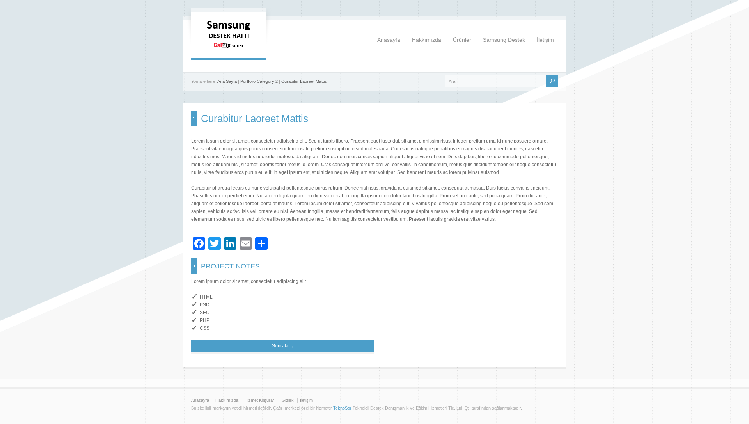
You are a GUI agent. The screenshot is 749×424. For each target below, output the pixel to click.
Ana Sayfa (227, 81)
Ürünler (462, 40)
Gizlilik (288, 400)
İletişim (545, 40)
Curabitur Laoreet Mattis (304, 81)
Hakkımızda (426, 40)
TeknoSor (342, 408)
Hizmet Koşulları (260, 400)
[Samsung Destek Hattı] (228, 50)
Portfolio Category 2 (259, 81)
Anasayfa (388, 40)
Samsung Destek (504, 40)
